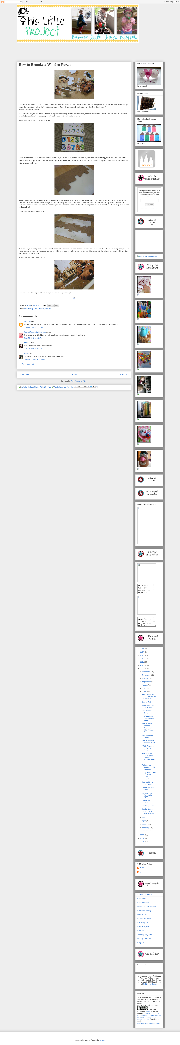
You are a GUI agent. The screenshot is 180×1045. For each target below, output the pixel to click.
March (145, 824)
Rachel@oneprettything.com (35, 332)
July (144, 688)
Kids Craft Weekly (144, 911)
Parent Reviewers (144, 919)
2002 (142, 838)
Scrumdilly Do (142, 923)
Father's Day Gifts (30, 309)
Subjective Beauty (150, 984)
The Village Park (148, 806)
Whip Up (140, 943)
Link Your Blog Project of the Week (148, 718)
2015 (142, 649)
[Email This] (49, 305)
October (145, 678)
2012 (142, 659)
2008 (142, 835)
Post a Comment (28, 364)
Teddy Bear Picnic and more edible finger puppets (149, 776)
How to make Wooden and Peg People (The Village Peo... (147, 728)
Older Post (125, 375)
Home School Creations (146, 907)
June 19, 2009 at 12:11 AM (33, 327)
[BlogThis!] (51, 305)
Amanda (27, 343)
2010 (142, 665)
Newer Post (24, 375)
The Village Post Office (148, 789)
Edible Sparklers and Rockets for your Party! (149, 697)
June (144, 692)
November (146, 675)
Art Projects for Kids (145, 894)
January (145, 831)
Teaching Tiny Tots (144, 935)
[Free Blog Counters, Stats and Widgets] (96, 387)
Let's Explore (142, 915)
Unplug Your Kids (144, 939)
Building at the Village (147, 736)
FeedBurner (154, 209)
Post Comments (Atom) (79, 381)
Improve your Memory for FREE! (147, 795)
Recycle (48, 309)
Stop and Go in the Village (147, 783)
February (146, 827)
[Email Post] (44, 305)
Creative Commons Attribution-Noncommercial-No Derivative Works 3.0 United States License (149, 1016)
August (145, 685)
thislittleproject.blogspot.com (148, 1023)
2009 (142, 669)
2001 (142, 842)
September (146, 682)
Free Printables (143, 903)
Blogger (102, 1040)
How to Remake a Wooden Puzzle (149, 742)
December (146, 672)
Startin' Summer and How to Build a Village (148, 811)
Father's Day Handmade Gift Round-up (148, 767)
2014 (142, 652)
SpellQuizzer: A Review (147, 712)
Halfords (27, 321)
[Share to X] (53, 305)
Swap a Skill (146, 702)
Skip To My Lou (143, 927)
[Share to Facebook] (55, 305)
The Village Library (146, 801)
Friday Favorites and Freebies (148, 706)
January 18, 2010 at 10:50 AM (34, 359)
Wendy (26, 353)
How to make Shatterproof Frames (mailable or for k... (148, 758)
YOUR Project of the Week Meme (148, 748)
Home (74, 375)
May (144, 817)
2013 (142, 655)
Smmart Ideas (142, 931)
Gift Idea (41, 309)
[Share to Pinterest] (58, 305)
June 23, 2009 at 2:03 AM (33, 338)
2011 (142, 662)
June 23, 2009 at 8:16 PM (33, 349)
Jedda (142, 868)
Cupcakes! (141, 898)
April (144, 821)
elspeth (142, 872)
